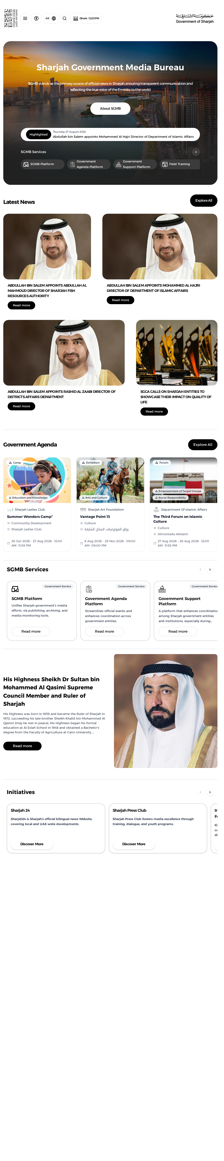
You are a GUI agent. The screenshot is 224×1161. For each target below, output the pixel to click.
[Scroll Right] (196, 152)
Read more (21, 305)
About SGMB (110, 108)
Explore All (203, 200)
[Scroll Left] (186, 152)
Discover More (32, 844)
